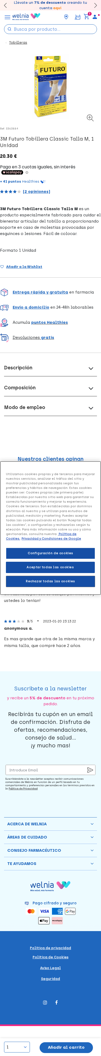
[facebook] (56, 1003)
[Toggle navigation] (7, 17)
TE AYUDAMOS (21, 863)
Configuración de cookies (50, 553)
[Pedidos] (77, 16)
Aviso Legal (50, 968)
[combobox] (50, 29)
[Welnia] (26, 16)
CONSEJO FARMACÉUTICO (34, 850)
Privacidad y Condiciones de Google (51, 538)
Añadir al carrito (66, 1047)
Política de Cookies (50, 957)
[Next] (93, 5)
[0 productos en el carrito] (86, 17)
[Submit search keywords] (9, 28)
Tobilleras (18, 42)
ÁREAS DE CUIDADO (27, 837)
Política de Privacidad (23, 788)
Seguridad (50, 979)
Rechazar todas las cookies (50, 581)
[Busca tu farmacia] (66, 16)
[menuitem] (95, 16)
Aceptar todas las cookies (50, 567)
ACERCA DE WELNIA (27, 824)
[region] (50, 528)
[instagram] (45, 1003)
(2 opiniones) (36, 191)
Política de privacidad (50, 948)
